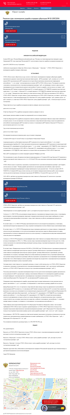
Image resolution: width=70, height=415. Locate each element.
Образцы (29, 8)
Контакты (36, 8)
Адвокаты (22, 8)
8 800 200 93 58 (20, 370)
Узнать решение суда (46, 8)
